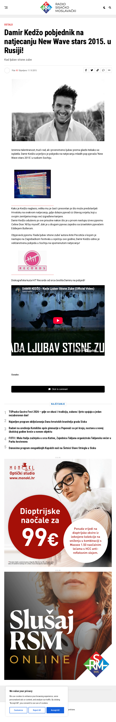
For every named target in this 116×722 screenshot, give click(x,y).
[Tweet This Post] (91, 70)
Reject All (37, 710)
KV (17, 70)
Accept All (55, 710)
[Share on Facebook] (86, 70)
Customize (18, 710)
